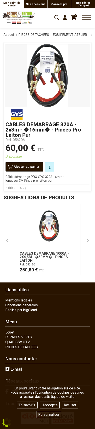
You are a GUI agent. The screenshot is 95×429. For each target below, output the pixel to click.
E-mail (16, 369)
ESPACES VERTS (18, 337)
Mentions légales (18, 300)
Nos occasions (35, 4)
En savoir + (27, 405)
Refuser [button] (70, 405)
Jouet (10, 332)
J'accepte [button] (50, 405)
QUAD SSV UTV (17, 342)
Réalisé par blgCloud (21, 310)
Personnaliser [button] (48, 414)
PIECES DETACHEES (21, 347)
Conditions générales (21, 305)
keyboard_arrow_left (7, 240)
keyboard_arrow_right (87, 240)
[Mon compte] (65, 17)
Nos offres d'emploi (83, 4)
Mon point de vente (11, 4)
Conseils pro (59, 4)
